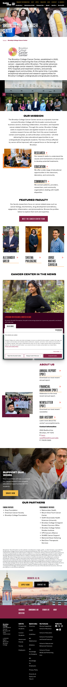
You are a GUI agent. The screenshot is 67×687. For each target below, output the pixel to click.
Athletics (32, 645)
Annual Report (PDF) (48, 372)
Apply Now (25, 584)
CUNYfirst (32, 634)
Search (62, 2)
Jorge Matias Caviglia (52, 261)
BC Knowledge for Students (33, 651)
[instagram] (62, 626)
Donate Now (10, 493)
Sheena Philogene (31, 259)
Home (4, 40)
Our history (46, 417)
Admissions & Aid (29, 5)
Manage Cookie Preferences (32, 355)
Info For (54, 5)
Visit (32, 2)
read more (10, 326)
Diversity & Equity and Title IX (32, 676)
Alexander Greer (9, 259)
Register (43, 2)
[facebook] (56, 626)
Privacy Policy (33, 670)
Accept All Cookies (52, 355)
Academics (19, 5)
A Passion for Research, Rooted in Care (18, 317)
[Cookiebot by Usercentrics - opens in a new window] (56, 330)
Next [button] (63, 94)
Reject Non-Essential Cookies (14, 355)
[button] (3, 234)
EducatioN (40, 167)
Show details (56, 351)
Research (39, 153)
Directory (32, 626)
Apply (37, 2)
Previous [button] (4, 94)
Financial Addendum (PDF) (49, 388)
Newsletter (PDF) (46, 404)
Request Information (23, 2)
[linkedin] (60, 630)
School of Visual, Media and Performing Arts (46, 652)
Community (40, 181)
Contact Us (41, 584)
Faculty (21, 646)
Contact (54, 2)
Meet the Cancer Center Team (33, 219)
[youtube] (57, 630)
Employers (22, 650)
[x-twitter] (59, 626)
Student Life (40, 5)
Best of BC (61, 5)
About (47, 5)
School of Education (46, 633)
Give (48, 2)
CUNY (31, 630)
